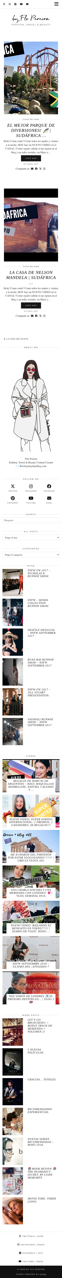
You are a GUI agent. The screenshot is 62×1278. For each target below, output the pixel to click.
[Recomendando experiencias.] (12, 1121)
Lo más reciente (17, 339)
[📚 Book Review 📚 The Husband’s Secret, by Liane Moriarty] (12, 1181)
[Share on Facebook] (36, 168)
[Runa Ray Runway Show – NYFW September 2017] (12, 672)
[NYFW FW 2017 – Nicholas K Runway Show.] (12, 582)
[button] (58, 4)
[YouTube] (21, 4)
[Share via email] (32, 168)
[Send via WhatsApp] (44, 168)
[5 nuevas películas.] (12, 1062)
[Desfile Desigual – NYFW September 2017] (12, 642)
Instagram (32, 1245)
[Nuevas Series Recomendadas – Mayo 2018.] (12, 1151)
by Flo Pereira (31, 18)
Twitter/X (32, 1236)
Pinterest (32, 1253)
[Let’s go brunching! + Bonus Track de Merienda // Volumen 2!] (12, 1032)
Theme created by (31, 1274)
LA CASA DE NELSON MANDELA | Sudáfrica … (31, 277)
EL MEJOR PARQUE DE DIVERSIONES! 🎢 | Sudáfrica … (31, 130)
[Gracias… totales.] (12, 1091)
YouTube (32, 1261)
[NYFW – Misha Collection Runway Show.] (12, 612)
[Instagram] (10, 4)
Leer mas (31, 158)
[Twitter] (4, 4)
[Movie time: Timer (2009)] (12, 1211)
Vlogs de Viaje (31, 119)
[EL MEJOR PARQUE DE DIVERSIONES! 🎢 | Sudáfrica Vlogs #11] (31, 78)
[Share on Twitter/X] (40, 168)
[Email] (27, 4)
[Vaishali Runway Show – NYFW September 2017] (12, 731)
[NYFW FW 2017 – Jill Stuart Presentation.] (12, 701)
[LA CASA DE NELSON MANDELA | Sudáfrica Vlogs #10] (31, 225)
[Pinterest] (15, 4)
